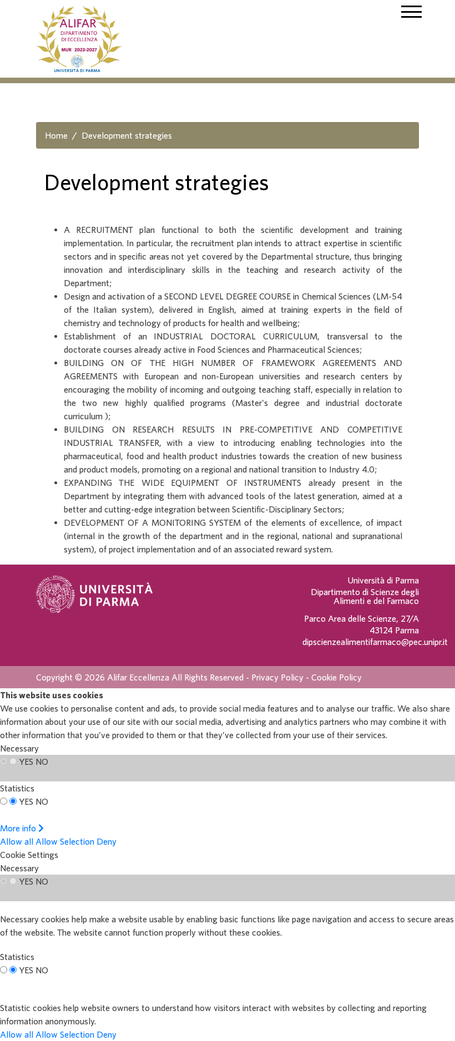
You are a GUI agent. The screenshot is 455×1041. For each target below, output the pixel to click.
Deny (107, 841)
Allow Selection (65, 841)
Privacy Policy (277, 677)
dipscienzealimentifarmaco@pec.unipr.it (375, 642)
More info (19, 828)
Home (56, 135)
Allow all (16, 841)
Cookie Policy (336, 677)
